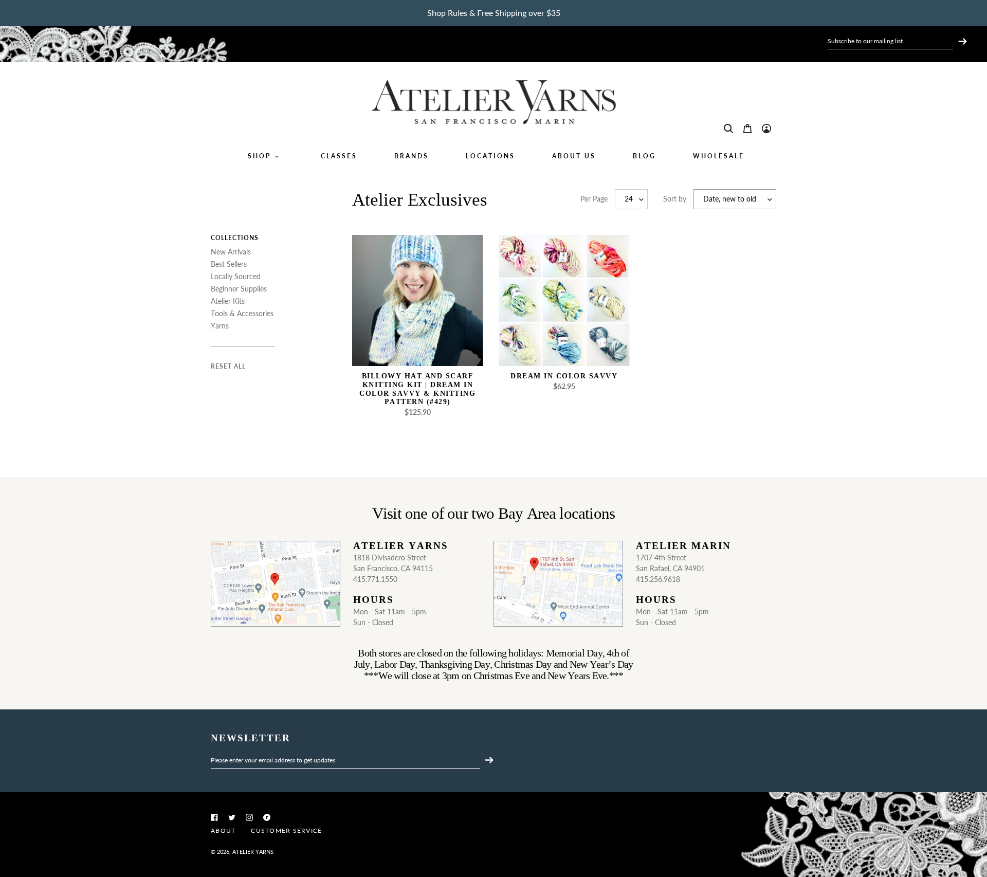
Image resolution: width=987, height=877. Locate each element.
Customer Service (286, 830)
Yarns (220, 325)
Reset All (228, 366)
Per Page (594, 198)
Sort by (674, 198)
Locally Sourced (236, 276)
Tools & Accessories (242, 313)
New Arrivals (231, 251)
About (223, 830)
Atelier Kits (228, 301)
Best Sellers (229, 264)
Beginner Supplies (239, 288)
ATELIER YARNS (252, 851)
